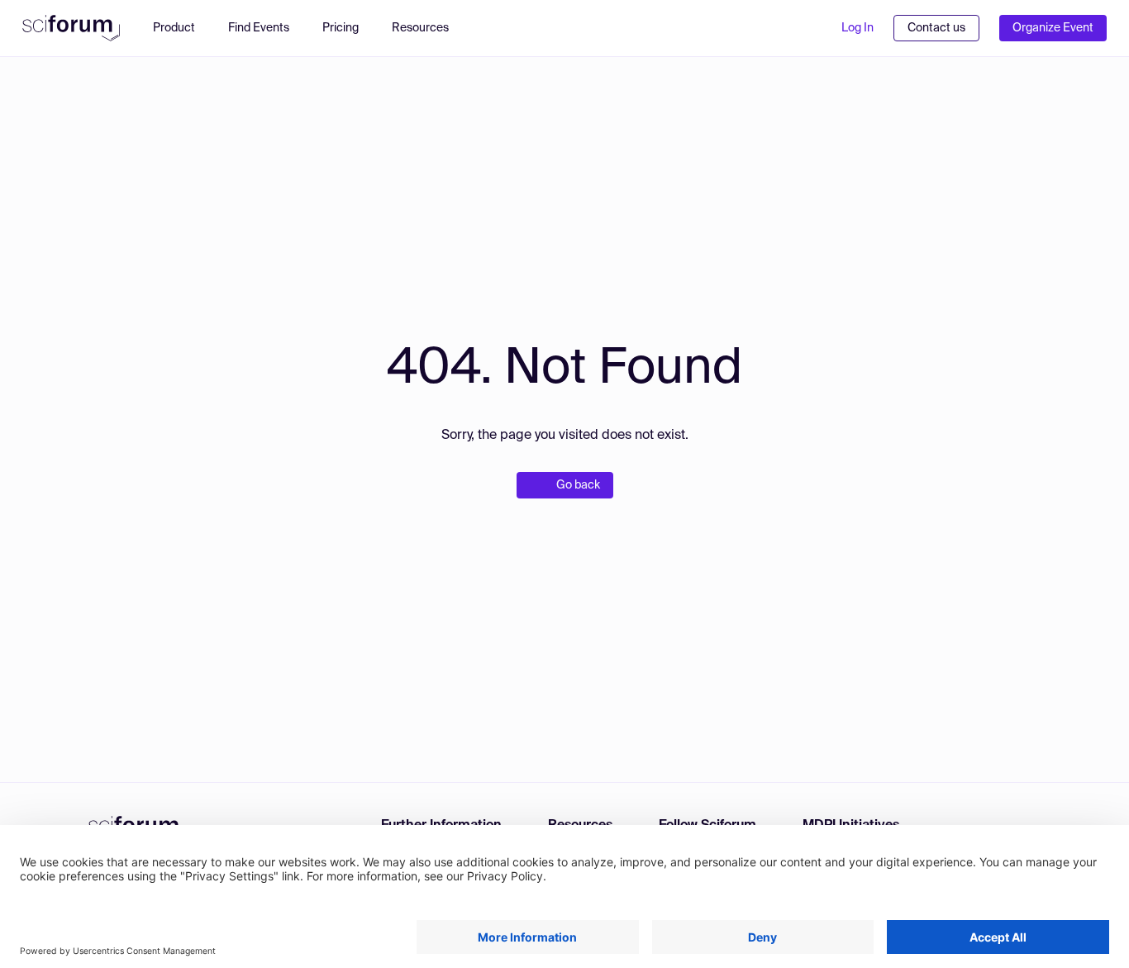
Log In (857, 28)
